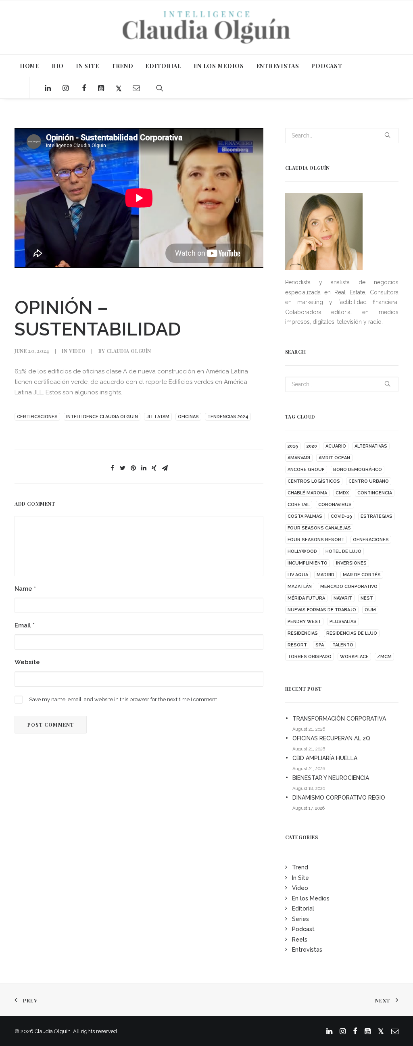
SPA (319, 645)
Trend (300, 867)
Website (27, 662)
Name (25, 588)
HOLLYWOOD (302, 551)
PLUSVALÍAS (343, 621)
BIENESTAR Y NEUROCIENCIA (330, 778)
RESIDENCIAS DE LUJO (351, 633)
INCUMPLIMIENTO (307, 563)
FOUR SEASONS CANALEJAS (319, 528)
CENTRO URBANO (368, 481)
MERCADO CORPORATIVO (349, 586)
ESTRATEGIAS (376, 516)
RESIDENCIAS (303, 633)
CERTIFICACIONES (37, 416)
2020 (312, 446)
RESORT (297, 645)
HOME (30, 66)
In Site (300, 878)
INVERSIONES (351, 563)
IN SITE (87, 66)
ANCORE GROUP (306, 469)
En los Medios (311, 898)
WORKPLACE (354, 656)
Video (77, 351)
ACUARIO (335, 446)
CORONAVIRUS (335, 504)
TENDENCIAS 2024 (227, 416)
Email (25, 625)
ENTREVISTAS (277, 66)
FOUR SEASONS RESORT (316, 539)
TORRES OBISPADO (310, 656)
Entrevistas (307, 949)
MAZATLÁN (300, 586)
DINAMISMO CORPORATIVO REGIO (338, 797)
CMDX (342, 493)
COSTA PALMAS (305, 516)
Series (300, 919)
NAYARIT (343, 598)
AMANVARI (299, 457)
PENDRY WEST (304, 621)
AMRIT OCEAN (334, 457)
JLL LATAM (157, 416)
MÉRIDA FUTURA (306, 598)
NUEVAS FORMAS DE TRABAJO (322, 610)
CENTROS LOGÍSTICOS (314, 481)
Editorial (303, 908)
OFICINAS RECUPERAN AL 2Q (331, 738)
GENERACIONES (371, 539)
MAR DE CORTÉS (362, 574)
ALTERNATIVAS (371, 446)
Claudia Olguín (128, 351)
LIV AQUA (298, 574)
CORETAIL (299, 504)
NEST (367, 598)
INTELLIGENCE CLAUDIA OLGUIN (102, 416)
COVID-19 (341, 516)
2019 (293, 446)
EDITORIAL (163, 66)
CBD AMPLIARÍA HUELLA (324, 758)
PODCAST (326, 66)
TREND (122, 66)
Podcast (303, 929)
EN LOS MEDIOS (219, 66)
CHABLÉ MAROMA (307, 493)
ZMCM (384, 656)
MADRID (325, 574)
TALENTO (342, 645)
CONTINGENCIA (374, 493)
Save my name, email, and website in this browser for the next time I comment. (123, 699)
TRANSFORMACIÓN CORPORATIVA (339, 718)
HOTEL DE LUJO (343, 551)
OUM (370, 610)
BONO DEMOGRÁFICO (357, 469)
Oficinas (188, 416)
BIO (58, 66)
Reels (299, 939)
